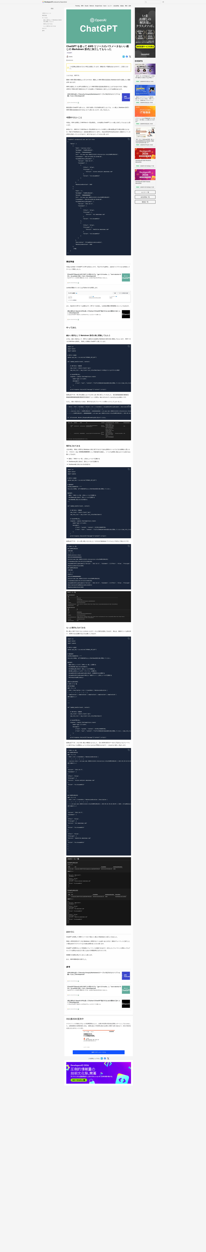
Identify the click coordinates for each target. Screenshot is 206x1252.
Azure (104, 6)
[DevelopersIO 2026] (98, 1073)
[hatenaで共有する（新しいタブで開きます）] (124, 57)
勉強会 (122, 6)
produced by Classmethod (60, 2)
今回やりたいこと (46, 13)
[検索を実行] (146, 2)
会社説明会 (116, 6)
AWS (82, 6)
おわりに (44, 28)
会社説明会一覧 (145, 197)
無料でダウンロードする (99, 1052)
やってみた (45, 17)
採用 (130, 6)
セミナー (110, 6)
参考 (43, 30)
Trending (77, 6)
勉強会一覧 (145, 202)
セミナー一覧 (145, 192)
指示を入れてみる (47, 24)
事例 (126, 6)
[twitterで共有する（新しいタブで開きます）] (130, 57)
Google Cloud (98, 6)
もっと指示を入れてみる (49, 26)
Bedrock (92, 6)
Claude (86, 6)
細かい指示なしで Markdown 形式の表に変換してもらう (52, 20)
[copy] (129, 139)
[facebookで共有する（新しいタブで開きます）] (127, 57)
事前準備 (44, 15)
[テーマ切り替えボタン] (163, 2)
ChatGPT (70, 52)
